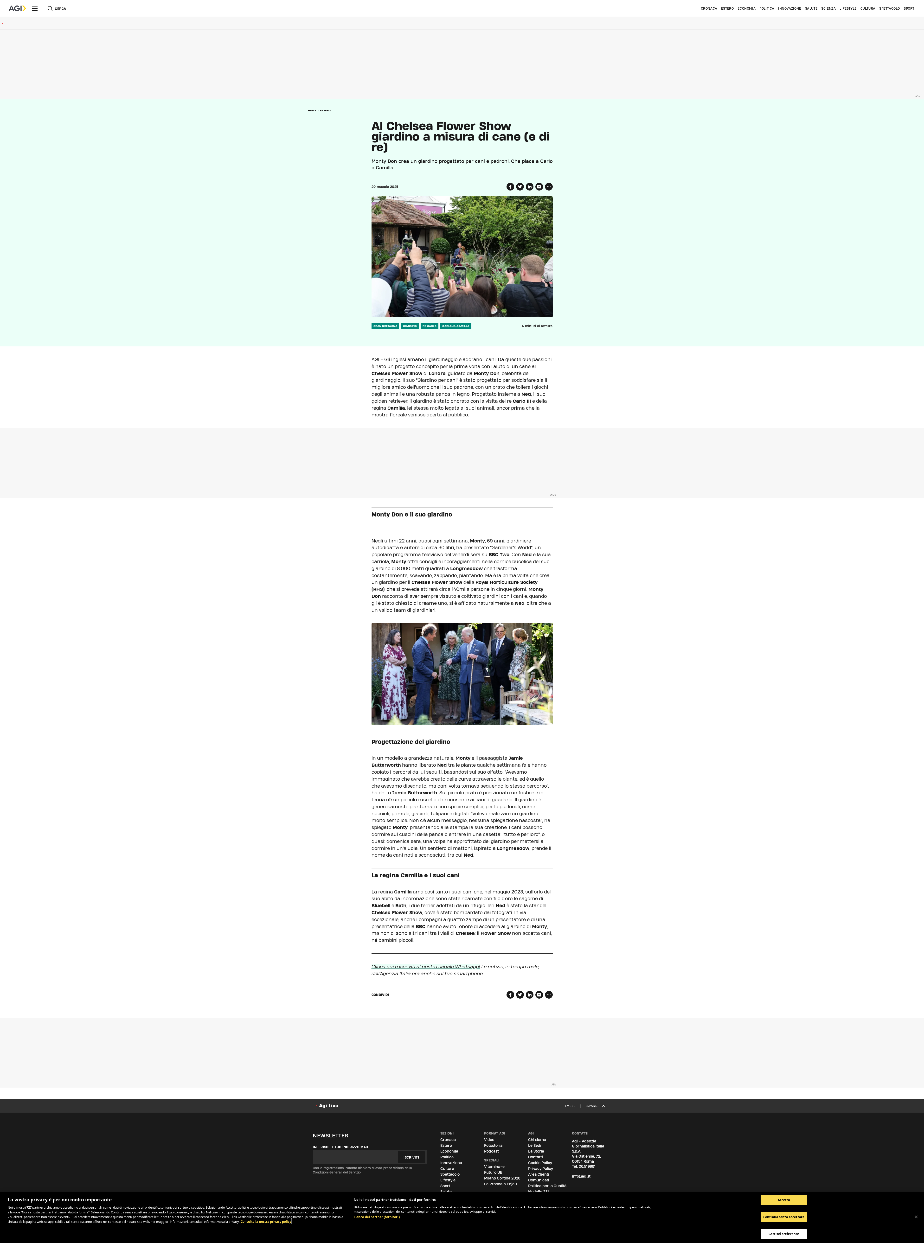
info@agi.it (581, 1176)
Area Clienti (538, 1174)
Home (312, 110)
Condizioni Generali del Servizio (337, 1172)
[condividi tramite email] (539, 187)
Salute (811, 8)
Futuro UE (493, 1172)
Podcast (491, 1151)
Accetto (784, 1200)
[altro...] (549, 187)
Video (489, 1139)
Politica (766, 8)
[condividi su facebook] (510, 187)
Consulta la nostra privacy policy (266, 1221)
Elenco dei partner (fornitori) (377, 1217)
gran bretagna (385, 326)
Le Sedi (534, 1145)
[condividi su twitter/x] (520, 187)
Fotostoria (493, 1145)
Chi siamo (537, 1139)
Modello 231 (538, 1191)
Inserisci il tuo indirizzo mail (341, 1147)
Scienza (828, 8)
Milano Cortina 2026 (502, 1178)
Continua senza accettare (783, 1217)
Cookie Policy (540, 1162)
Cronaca (709, 8)
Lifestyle (848, 8)
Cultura (867, 8)
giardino (410, 326)
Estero (727, 8)
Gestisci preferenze (784, 1234)
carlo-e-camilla (455, 326)
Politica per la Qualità (547, 1186)
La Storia (536, 1151)
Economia (747, 8)
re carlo (429, 326)
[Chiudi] (916, 1217)
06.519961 (587, 1166)
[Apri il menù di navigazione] (34, 8)
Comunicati (538, 1180)
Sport (909, 8)
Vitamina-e (494, 1166)
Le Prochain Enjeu (500, 1184)
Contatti (535, 1157)
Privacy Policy (540, 1168)
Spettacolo (889, 8)
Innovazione (789, 8)
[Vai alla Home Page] (17, 8)
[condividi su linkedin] (529, 187)
